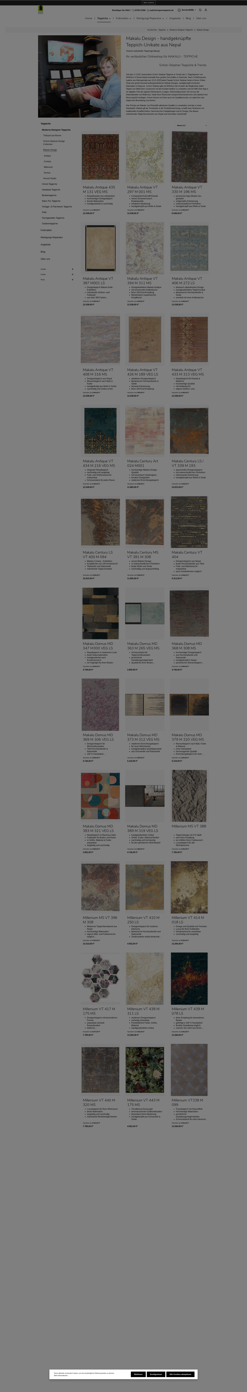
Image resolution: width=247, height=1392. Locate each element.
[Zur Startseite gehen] (40, 10)
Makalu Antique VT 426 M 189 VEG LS (142, 372)
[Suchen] (200, 9)
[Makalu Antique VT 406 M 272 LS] (189, 248)
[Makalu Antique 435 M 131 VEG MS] (100, 157)
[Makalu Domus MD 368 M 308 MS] (189, 613)
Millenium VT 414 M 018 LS (188, 920)
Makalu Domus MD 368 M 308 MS (187, 646)
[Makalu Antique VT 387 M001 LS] (100, 248)
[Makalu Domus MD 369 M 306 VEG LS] (100, 705)
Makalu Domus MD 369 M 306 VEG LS (98, 737)
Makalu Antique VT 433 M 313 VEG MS (188, 372)
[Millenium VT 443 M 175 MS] (144, 1070)
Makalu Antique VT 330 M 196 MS (187, 189)
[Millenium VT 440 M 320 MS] (100, 1070)
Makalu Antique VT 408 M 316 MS (98, 372)
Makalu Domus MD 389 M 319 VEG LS (142, 828)
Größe (43, 269)
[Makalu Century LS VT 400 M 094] (100, 522)
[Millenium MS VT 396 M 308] (100, 887)
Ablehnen (138, 1374)
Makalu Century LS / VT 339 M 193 (188, 463)
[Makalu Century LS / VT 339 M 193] (189, 431)
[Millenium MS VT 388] (189, 796)
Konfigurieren (156, 1374)
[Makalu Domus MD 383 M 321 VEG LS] (100, 796)
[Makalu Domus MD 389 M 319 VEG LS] (144, 796)
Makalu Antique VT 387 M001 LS (98, 280)
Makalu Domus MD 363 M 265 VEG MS (143, 646)
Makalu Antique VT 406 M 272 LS (187, 280)
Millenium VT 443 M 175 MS (143, 1102)
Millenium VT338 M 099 (187, 1102)
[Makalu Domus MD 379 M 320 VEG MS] (189, 705)
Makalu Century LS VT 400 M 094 (98, 554)
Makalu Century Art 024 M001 (142, 463)
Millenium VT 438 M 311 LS (143, 1011)
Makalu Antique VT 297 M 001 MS (142, 189)
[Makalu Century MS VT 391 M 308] (144, 522)
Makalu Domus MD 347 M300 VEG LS (98, 646)
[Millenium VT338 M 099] (189, 1070)
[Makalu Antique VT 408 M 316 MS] (100, 339)
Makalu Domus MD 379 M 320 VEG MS (188, 737)
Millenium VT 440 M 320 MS (99, 1102)
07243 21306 (139, 10)
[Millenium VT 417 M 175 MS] (100, 979)
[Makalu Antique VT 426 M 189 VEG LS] (144, 339)
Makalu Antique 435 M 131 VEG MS (99, 189)
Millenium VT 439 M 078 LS (188, 1011)
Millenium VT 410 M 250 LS (143, 920)
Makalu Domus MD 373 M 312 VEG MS (143, 737)
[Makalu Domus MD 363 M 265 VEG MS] (144, 613)
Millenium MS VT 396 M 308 (100, 920)
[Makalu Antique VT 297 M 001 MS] (144, 157)
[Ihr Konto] (205, 9)
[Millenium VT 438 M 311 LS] (144, 979)
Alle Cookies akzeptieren (180, 1374)
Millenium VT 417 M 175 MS (99, 1011)
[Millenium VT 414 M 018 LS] (189, 887)
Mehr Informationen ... (61, 1375)
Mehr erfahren (149, 3)
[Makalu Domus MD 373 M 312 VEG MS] (144, 705)
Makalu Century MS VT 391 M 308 (142, 554)
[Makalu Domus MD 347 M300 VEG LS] (100, 613)
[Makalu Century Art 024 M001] (144, 431)
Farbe (43, 274)
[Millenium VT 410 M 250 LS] (144, 887)
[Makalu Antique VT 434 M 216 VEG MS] (100, 431)
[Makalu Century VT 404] (189, 522)
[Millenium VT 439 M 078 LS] (189, 979)
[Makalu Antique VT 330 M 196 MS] (189, 157)
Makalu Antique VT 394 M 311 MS (142, 280)
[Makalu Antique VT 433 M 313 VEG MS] (189, 339)
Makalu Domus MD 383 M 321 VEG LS (98, 828)
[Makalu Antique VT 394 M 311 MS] (144, 248)
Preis (43, 280)
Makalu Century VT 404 (187, 554)
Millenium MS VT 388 (189, 826)
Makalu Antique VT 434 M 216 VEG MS (99, 463)
